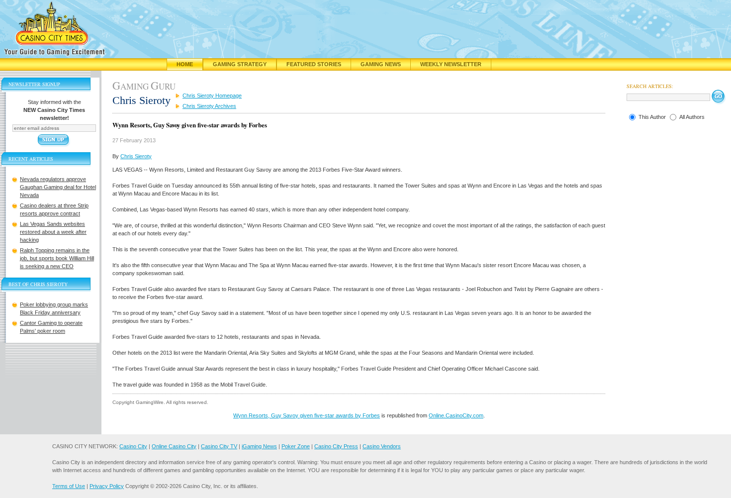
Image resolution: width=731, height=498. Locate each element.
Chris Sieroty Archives (209, 106)
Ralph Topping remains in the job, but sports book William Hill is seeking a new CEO (57, 258)
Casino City (133, 446)
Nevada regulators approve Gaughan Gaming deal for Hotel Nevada (58, 187)
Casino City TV (219, 446)
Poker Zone (295, 446)
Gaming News (381, 64)
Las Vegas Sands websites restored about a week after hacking (53, 232)
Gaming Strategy (240, 64)
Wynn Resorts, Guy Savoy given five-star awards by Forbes (306, 415)
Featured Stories (313, 64)
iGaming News (259, 446)
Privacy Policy (107, 486)
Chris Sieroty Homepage (212, 96)
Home (185, 64)
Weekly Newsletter (450, 64)
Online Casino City (174, 446)
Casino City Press (336, 446)
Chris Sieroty (136, 156)
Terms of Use (68, 486)
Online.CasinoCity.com (456, 415)
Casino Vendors (382, 446)
